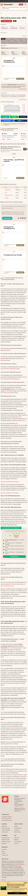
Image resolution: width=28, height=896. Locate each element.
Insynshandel (4, 41)
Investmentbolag (17, 828)
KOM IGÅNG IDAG (14, 556)
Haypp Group (7, 189)
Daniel (23, 864)
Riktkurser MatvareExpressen (12, 368)
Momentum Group (8, 195)
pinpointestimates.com (15, 212)
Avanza (3, 139)
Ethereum (4, 853)
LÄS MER (17, 893)
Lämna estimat (7, 218)
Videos (7, 43)
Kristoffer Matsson (6, 820)
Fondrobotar (16, 830)
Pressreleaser (16, 39)
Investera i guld (5, 855)
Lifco (6, 192)
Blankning (12, 41)
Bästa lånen (16, 837)
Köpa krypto (4, 849)
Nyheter (8, 39)
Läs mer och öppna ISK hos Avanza (10, 481)
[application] (10, 108)
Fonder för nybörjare (6, 830)
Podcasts (20, 43)
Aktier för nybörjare (13, 744)
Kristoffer (17, 864)
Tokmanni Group (7, 392)
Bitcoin (3, 851)
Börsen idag (4, 826)
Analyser (18, 41)
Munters (6, 197)
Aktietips (16, 826)
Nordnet (9, 139)
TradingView (23, 776)
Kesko (18, 391)
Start (3, 39)
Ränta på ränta (5, 832)
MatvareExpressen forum (18, 420)
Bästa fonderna (17, 832)
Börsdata (5, 778)
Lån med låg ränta (18, 841)
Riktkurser (24, 39)
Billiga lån (16, 839)
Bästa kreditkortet (5, 837)
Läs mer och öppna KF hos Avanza (10, 493)
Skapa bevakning (7, 21)
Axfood (8, 391)
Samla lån (16, 843)
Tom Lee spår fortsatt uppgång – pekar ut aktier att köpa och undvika (14, 8)
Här (6, 572)
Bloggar (24, 41)
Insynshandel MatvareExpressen (11, 379)
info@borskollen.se (18, 805)
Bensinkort (4, 843)
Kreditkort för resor (6, 839)
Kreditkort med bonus (6, 841)
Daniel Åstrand (5, 818)
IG (3, 754)
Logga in (21, 4)
